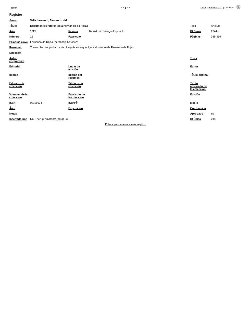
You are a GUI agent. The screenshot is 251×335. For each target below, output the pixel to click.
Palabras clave (18, 41)
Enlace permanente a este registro (125, 124)
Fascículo (74, 36)
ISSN (12, 102)
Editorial (14, 66)
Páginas (195, 36)
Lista (203, 7)
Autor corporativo (16, 60)
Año (12, 31)
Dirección (15, 52)
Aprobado (196, 113)
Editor (194, 66)
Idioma (13, 74)
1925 (33, 31)
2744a (214, 31)
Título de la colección (75, 85)
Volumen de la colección (18, 96)
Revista (73, 31)
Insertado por (18, 118)
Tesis (193, 58)
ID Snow (195, 31)
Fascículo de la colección (76, 96)
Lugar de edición (74, 68)
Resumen (15, 47)
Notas (13, 113)
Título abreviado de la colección (198, 86)
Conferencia (198, 108)
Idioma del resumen (75, 76)
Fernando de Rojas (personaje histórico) (54, 41)
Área (12, 108)
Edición (195, 94)
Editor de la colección (16, 85)
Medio (194, 102)
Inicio (14, 7)
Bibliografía (215, 7)
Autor (13, 20)
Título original (199, 74)
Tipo (193, 25)
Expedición (75, 108)
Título (13, 25)
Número (14, 36)
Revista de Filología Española (106, 31)
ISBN (71, 102)
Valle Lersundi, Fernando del (48, 20)
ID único (195, 118)
